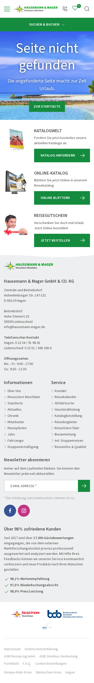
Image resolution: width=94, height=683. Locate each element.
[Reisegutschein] (16, 225)
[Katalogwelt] (16, 140)
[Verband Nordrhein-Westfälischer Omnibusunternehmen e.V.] (47, 624)
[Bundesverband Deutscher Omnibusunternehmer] (65, 612)
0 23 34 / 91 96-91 (27, 342)
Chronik (13, 416)
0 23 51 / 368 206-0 (38, 348)
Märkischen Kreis (48, 672)
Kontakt (60, 391)
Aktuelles (15, 409)
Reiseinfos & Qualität (70, 447)
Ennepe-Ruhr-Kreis (18, 672)
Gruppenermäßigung (23, 447)
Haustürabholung (67, 409)
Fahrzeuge (16, 440)
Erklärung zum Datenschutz (32, 498)
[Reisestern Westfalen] (25, 612)
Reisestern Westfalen (24, 397)
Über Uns (14, 391)
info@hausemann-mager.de (24, 327)
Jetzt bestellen (55, 240)
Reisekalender (65, 397)
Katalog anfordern (58, 155)
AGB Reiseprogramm (19, 656)
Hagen (70, 672)
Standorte (15, 403)
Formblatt (11, 663)
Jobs (11, 434)
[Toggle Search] (87, 9)
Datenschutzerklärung (41, 649)
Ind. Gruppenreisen (69, 440)
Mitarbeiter (16, 422)
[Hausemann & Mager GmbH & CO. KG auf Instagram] (24, 511)
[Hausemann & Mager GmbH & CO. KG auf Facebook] (10, 511)
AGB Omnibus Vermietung (58, 656)
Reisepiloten (17, 428)
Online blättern (55, 197)
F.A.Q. (27, 663)
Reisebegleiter (66, 422)
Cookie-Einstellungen (51, 663)
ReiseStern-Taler (67, 428)
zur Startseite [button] (47, 106)
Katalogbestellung (68, 416)
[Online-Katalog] (16, 182)
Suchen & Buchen (44, 24)
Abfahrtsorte (64, 403)
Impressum (12, 649)
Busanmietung (65, 434)
